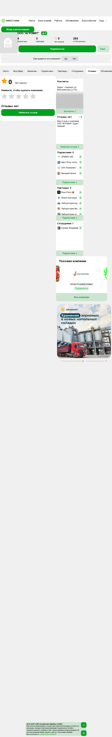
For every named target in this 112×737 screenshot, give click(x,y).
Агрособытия (89, 20)
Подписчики (47, 71)
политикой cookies (47, 734)
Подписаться (57, 49)
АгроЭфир (18, 71)
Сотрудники (78, 71)
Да (65, 58)
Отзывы (93, 71)
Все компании (81, 297)
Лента (32, 20)
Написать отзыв (28, 112)
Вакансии (33, 71)
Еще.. (102, 20)
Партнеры (63, 71)
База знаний (44, 20)
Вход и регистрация (17, 29)
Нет (74, 58)
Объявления (72, 20)
